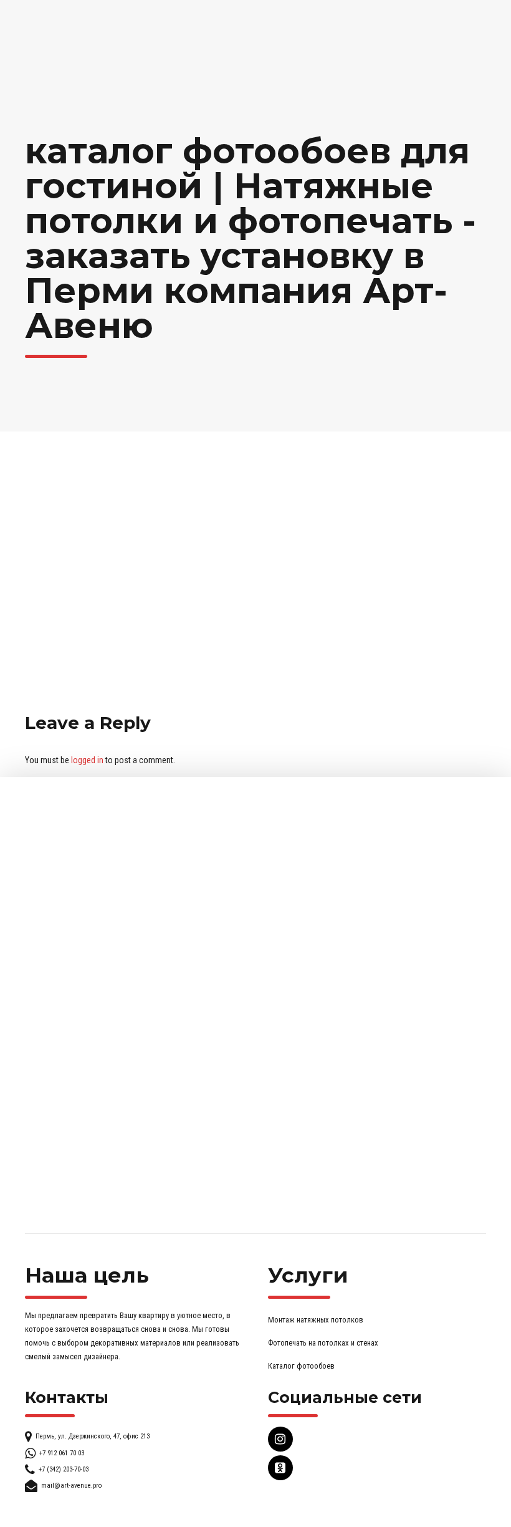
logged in (87, 760)
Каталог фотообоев (301, 1365)
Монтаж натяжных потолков (315, 1319)
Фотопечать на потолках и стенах (323, 1342)
